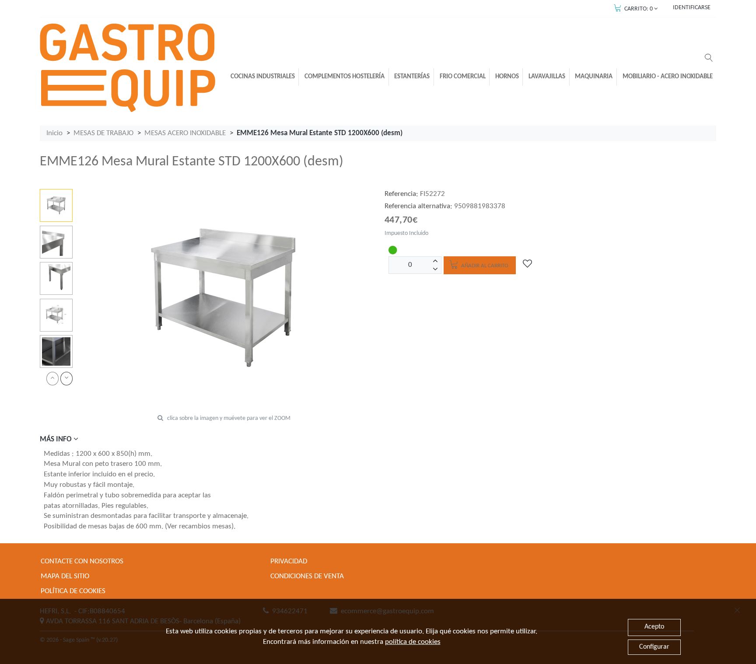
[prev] (52, 378)
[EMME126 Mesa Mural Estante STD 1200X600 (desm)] (56, 205)
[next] (66, 378)
